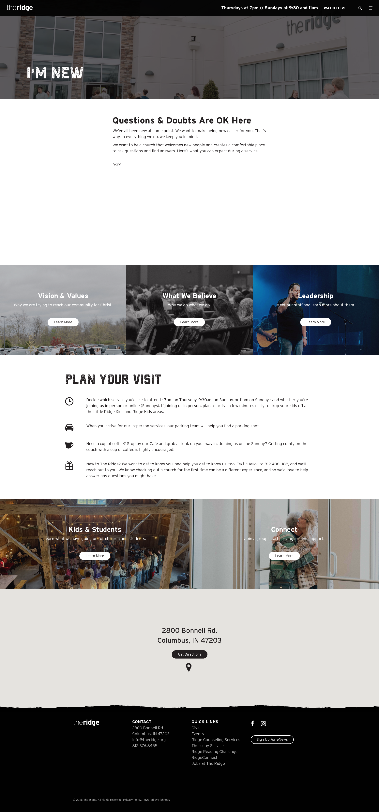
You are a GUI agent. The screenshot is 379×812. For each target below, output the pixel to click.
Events (197, 733)
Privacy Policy (132, 799)
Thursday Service (207, 745)
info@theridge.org (149, 739)
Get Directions (189, 654)
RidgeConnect (204, 757)
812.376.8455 (145, 745)
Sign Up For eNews (272, 739)
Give (195, 727)
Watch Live (335, 8)
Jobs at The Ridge (208, 763)
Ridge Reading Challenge (214, 751)
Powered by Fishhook (156, 799)
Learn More (63, 322)
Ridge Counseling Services (215, 739)
